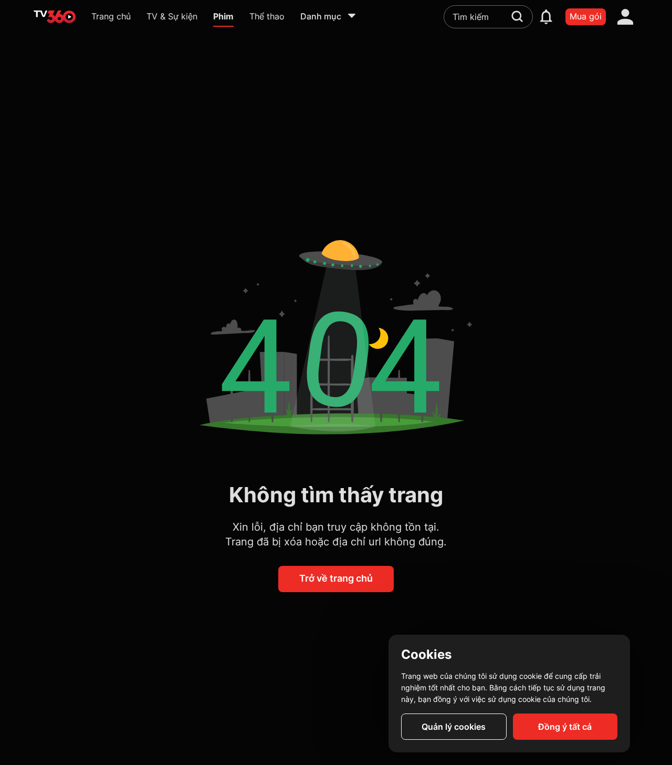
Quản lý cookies (454, 726)
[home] (55, 17)
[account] (625, 17)
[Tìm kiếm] (517, 16)
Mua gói (586, 16)
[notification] (546, 17)
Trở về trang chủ (336, 578)
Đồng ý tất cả (565, 726)
